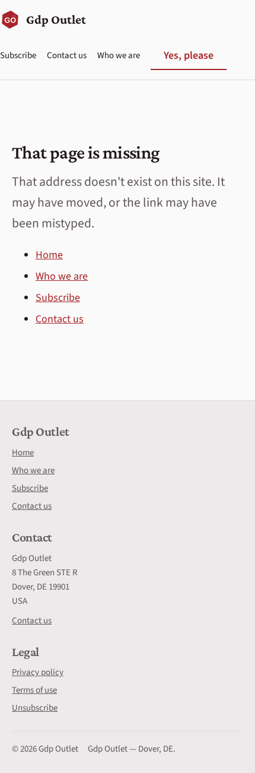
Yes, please (188, 55)
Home (49, 255)
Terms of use (34, 690)
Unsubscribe (35, 708)
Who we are (118, 55)
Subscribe (18, 55)
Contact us (67, 55)
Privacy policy (37, 672)
